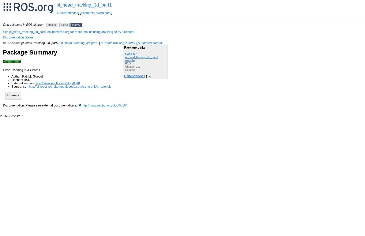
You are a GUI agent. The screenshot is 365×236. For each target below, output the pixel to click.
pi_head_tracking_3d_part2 (79, 43)
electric (52, 24)
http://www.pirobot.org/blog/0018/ (104, 105)
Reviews (130, 69)
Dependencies (134, 76)
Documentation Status (18, 37)
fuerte (64, 24)
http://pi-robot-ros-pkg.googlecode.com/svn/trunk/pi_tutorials (70, 86)
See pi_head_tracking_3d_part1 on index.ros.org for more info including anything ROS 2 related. (68, 32)
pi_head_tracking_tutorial (118, 43)
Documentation (67, 13)
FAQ (128, 63)
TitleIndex (87, 13)
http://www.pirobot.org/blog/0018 (58, 83)
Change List (132, 66)
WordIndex (103, 13)
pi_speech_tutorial (150, 43)
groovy (76, 24)
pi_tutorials (11, 43)
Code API (131, 54)
